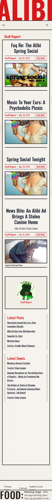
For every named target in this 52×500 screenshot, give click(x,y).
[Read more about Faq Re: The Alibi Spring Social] (26, 76)
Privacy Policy (7, 488)
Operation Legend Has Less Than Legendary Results (21, 324)
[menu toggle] (3, 25)
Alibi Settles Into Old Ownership (21, 331)
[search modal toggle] (47, 25)
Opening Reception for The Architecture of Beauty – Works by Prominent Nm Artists (25, 376)
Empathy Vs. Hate (15, 336)
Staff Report (10, 58)
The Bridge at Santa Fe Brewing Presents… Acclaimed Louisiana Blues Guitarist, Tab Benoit (23, 389)
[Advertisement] (26, 432)
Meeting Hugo (13, 341)
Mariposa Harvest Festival (18, 363)
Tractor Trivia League (16, 368)
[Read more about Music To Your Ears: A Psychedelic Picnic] (26, 133)
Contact (23, 488)
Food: (12, 495)
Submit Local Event (36, 488)
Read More (40, 58)
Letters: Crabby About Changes (21, 345)
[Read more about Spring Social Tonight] (26, 185)
